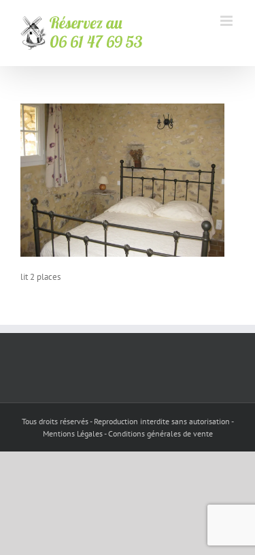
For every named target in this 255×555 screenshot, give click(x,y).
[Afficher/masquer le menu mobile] (227, 21)
